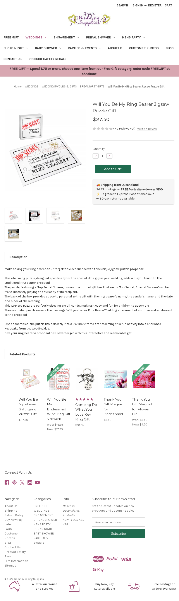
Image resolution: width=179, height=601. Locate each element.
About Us (115, 48)
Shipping (11, 510)
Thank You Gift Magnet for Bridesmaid (114, 406)
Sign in (138, 5)
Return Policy (14, 515)
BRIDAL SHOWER (98, 37)
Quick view (30, 374)
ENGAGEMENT (64, 37)
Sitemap (10, 565)
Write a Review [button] (147, 129)
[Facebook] (7, 482)
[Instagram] (30, 482)
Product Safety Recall (47, 59)
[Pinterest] (14, 482)
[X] (22, 482)
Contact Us (12, 59)
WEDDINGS (34, 37)
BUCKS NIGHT (13, 48)
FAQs (8, 529)
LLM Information (16, 561)
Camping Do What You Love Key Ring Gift (86, 412)
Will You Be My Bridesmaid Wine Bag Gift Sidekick (58, 409)
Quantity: (99, 148)
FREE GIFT (11, 37)
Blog (170, 48)
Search (122, 5)
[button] (15, 586)
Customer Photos (144, 48)
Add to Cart (30, 384)
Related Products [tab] (22, 354)
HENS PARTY (131, 37)
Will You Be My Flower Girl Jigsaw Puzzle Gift (28, 406)
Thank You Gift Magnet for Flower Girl (142, 406)
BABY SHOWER (46, 48)
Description (18, 257)
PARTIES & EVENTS (82, 48)
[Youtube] (37, 482)
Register (155, 5)
